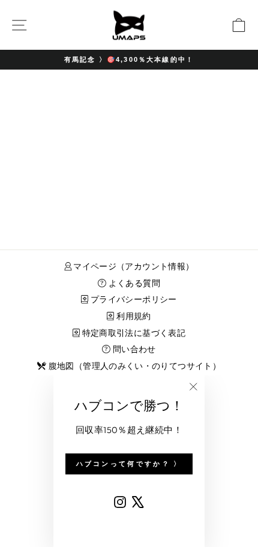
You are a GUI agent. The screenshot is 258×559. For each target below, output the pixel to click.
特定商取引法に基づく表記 (132, 332)
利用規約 (133, 316)
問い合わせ (133, 349)
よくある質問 (133, 283)
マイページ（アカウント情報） (132, 266)
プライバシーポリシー (132, 299)
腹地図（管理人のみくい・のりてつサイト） (133, 365)
